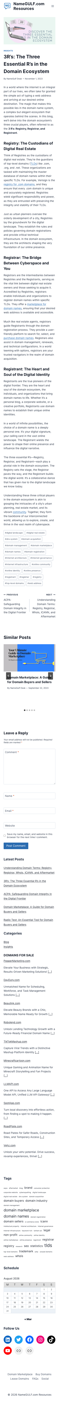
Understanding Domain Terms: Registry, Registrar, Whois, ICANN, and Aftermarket (43, 605)
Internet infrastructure (16, 564)
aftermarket (13, 1188)
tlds (48, 1245)
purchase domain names (19, 338)
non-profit (10, 1235)
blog (21, 1188)
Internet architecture (16, 558)
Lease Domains (19, 1378)
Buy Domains (43, 1374)
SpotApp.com (12, 1103)
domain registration (34, 551)
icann (44, 1221)
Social (45, 1378)
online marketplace (11, 1240)
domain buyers (14, 1200)
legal (47, 1230)
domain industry (36, 1200)
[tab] (24, 710)
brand (28, 1187)
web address (34, 583)
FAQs (35, 1378)
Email (9, 810)
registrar (24, 577)
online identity (12, 570)
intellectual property (11, 1226)
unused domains (46, 1252)
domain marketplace (41, 545)
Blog (6, 942)
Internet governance (41, 558)
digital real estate (35, 533)
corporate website (11, 1192)
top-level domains (14, 583)
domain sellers (13, 1221)
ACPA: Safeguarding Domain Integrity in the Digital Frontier (15, 603)
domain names (13, 551)
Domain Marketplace (20, 1374)
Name (9, 795)
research (19, 1246)
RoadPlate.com (13, 1126)
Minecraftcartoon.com (17, 1060)
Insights (8, 51)
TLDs (33, 163)
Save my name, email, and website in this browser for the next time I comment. (29, 836)
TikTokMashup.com (15, 1041)
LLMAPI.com (11, 1083)
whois (19, 1256)
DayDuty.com (12, 979)
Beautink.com (12, 1003)
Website (10, 825)
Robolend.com (12, 1022)
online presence (32, 570)
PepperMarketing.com (17, 960)
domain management (16, 545)
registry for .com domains (19, 184)
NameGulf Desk (14, 78)
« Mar (28, 1319)
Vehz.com (10, 1145)
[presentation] (29, 658)
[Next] (50, 676)
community (19, 512)
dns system (11, 539)
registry (37, 577)
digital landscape (14, 533)
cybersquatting (25, 1192)
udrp (36, 1252)
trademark (26, 1251)
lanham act (38, 1231)
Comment (12, 752)
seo (26, 1246)
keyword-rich (27, 1231)
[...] (50, 971)
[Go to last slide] (8, 676)
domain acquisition (31, 539)
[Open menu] (52, 6)
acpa (5, 1188)
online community (41, 564)
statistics (36, 1246)
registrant (10, 577)
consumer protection (42, 1188)
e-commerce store (32, 1222)
